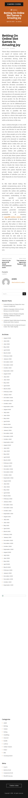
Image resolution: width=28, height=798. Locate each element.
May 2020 (6, 561)
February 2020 (8, 570)
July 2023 (6, 448)
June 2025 (7, 379)
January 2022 (8, 501)
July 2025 (6, 377)
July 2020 (6, 555)
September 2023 (8, 442)
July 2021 (6, 519)
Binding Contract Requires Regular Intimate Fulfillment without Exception (14, 315)
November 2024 (8, 400)
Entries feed (7, 770)
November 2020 (8, 543)
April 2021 (7, 528)
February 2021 (8, 534)
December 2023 (8, 433)
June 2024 (7, 415)
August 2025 (7, 374)
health (5, 741)
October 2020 (8, 546)
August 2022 (7, 481)
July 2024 (6, 412)
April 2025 (7, 385)
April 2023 (7, 457)
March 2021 (7, 531)
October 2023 (8, 439)
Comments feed (8, 773)
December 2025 (8, 362)
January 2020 (8, 573)
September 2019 (8, 585)
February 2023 (8, 463)
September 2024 (8, 406)
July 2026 (6, 341)
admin (19, 21)
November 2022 (8, 472)
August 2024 (7, 409)
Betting (6, 726)
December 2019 (8, 576)
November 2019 (8, 579)
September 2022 (8, 478)
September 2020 (8, 549)
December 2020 (8, 540)
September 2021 (8, 513)
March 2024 (7, 424)
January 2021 (7, 537)
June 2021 (6, 522)
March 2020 (7, 567)
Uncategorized (8, 755)
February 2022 (8, 498)
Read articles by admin (18, 282)
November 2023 (8, 436)
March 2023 (7, 460)
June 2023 (7, 451)
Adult (5, 723)
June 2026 (7, 344)
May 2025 (6, 382)
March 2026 (7, 353)
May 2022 (6, 490)
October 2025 (8, 368)
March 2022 (7, 495)
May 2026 (6, 347)
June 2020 (7, 558)
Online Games (8, 746)
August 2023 (7, 445)
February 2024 (8, 427)
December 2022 (8, 469)
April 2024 (7, 421)
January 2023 (8, 466)
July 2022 (6, 484)
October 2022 (8, 475)
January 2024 (8, 430)
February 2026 (8, 356)
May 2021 (6, 525)
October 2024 (8, 403)
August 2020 (7, 552)
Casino (4, 274)
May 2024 (6, 418)
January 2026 (8, 359)
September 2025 (8, 371)
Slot (5, 752)
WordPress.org (8, 776)
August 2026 (7, 338)
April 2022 (7, 493)
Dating (5, 732)
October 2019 (7, 582)
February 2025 (8, 391)
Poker (5, 749)
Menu (15, 10)
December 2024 (8, 397)
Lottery (6, 744)
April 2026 (7, 350)
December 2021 (8, 504)
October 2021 (7, 510)
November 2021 (8, 507)
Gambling (6, 735)
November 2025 (8, 365)
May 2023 (6, 454)
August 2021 (7, 516)
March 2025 (7, 388)
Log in (5, 767)
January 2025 (8, 394)
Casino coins (14, 4)
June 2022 (7, 487)
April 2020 (7, 564)
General (6, 738)
